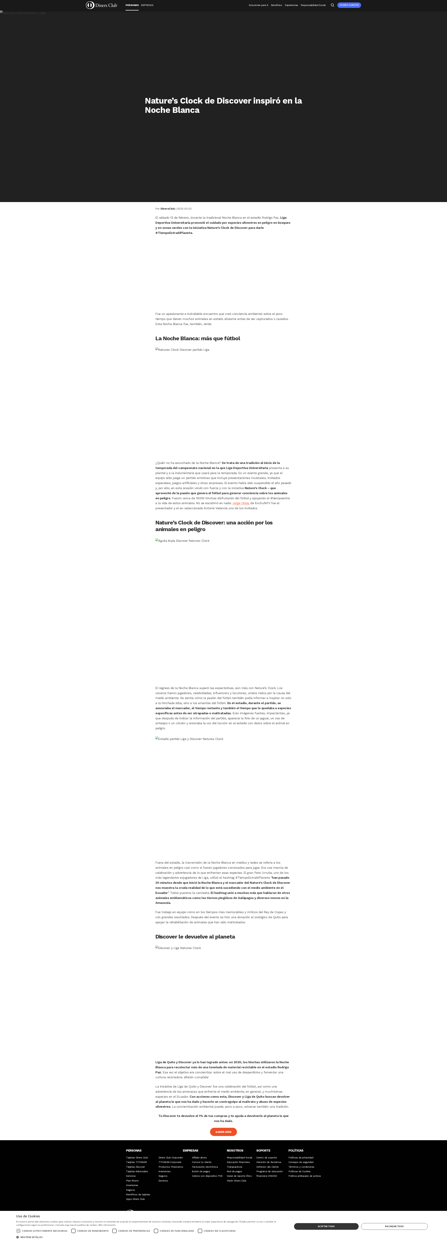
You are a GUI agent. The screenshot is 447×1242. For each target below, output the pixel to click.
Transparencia (234, 1166)
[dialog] (223, 1226)
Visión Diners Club (236, 1180)
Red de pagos (234, 1171)
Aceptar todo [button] (326, 1226)
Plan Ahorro (132, 1180)
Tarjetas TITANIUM (136, 1162)
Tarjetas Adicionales (137, 1171)
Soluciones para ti (258, 5)
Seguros (130, 1189)
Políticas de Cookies (299, 1171)
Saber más (223, 1132)
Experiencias (291, 5)
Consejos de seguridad (300, 1162)
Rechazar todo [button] (394, 1226)
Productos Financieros (171, 1166)
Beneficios (276, 5)
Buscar (332, 5)
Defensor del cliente (267, 1166)
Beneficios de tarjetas (138, 1194)
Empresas (147, 5)
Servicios (131, 1175)
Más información (107, 1224)
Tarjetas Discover (135, 1166)
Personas (132, 5)
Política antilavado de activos (304, 1175)
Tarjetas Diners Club (137, 1157)
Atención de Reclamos (268, 1162)
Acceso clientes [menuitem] (349, 5)
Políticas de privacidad (300, 1157)
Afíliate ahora (199, 1157)
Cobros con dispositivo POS (207, 1175)
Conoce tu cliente (201, 1162)
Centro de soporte (266, 1157)
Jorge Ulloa (241, 503)
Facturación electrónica (205, 1166)
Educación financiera (238, 1162)
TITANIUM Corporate (170, 1162)
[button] (150, 1237)
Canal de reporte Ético (239, 1175)
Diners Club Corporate (171, 1157)
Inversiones (132, 1185)
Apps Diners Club (135, 1199)
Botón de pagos (201, 1171)
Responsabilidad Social (313, 5)
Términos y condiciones (301, 1166)
